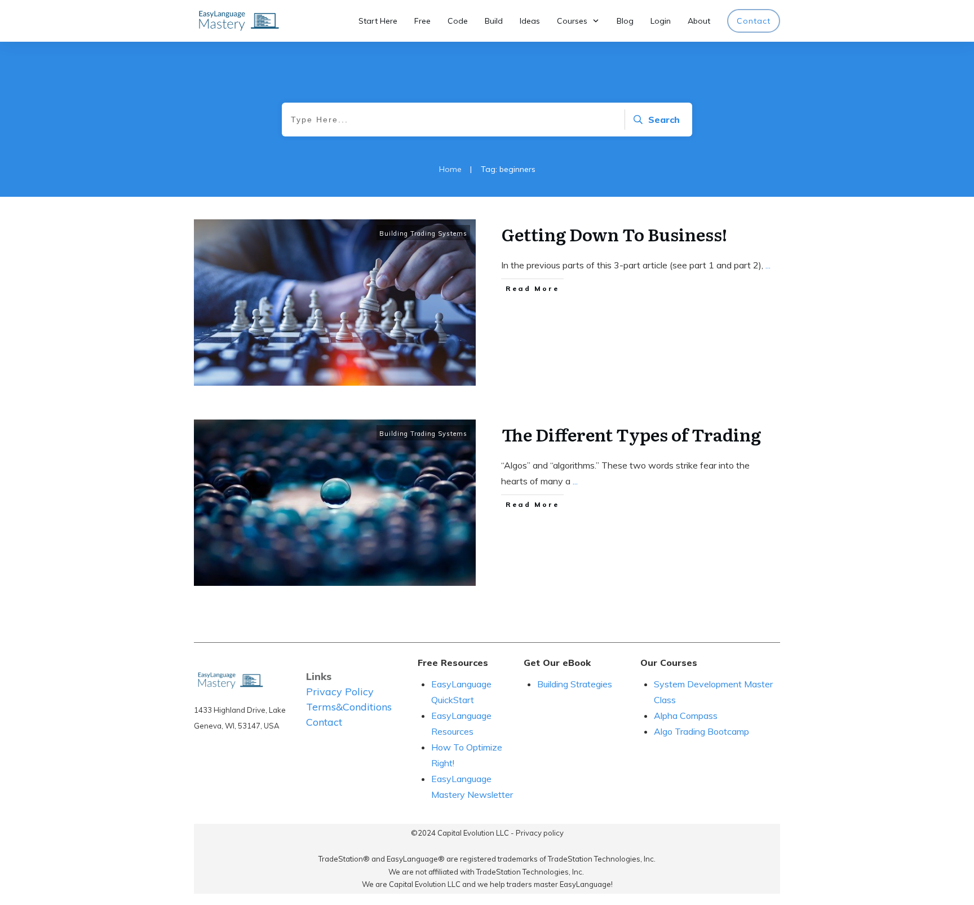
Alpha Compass (686, 715)
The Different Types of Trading (631, 434)
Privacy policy (540, 832)
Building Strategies (575, 684)
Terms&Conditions (349, 706)
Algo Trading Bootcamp (701, 731)
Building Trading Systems (423, 233)
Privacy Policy (340, 691)
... (768, 265)
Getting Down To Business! (614, 234)
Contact (324, 722)
